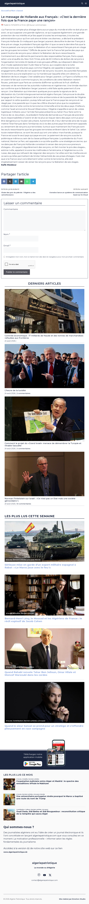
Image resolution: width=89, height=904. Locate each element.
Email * (7, 245)
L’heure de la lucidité (15, 390)
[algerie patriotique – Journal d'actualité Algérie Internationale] (14, 3)
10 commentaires (24, 504)
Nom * (7, 234)
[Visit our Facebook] (39, 875)
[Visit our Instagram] (44, 875)
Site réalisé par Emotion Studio (72, 899)
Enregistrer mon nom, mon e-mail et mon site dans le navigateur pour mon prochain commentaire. (45, 257)
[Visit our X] (50, 875)
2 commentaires (23, 393)
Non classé (17, 10)
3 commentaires (23, 449)
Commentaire (11, 209)
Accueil (5, 10)
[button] (82, 3)
